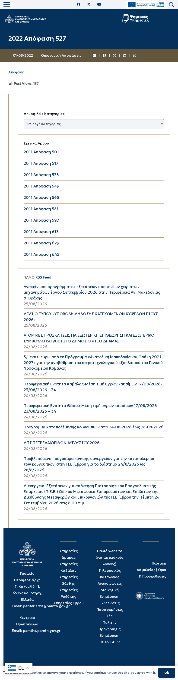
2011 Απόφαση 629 (41, 243)
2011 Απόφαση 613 (41, 231)
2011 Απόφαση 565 (41, 197)
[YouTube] (99, 4)
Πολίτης (109, 622)
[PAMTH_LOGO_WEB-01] (25, 18)
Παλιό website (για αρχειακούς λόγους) (110, 557)
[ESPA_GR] (146, 5)
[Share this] (104, 56)
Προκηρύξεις (110, 629)
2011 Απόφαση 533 (41, 174)
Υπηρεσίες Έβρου (68, 603)
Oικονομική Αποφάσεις (61, 55)
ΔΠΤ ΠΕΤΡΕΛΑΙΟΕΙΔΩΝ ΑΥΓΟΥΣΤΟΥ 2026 (62, 442)
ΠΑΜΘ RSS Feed (37, 277)
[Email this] (94, 56)
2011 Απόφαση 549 (41, 186)
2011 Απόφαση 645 (41, 254)
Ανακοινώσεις (110, 583)
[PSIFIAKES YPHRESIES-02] (136, 18)
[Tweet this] (115, 56)
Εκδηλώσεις (109, 603)
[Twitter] (89, 5)
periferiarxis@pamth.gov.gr (46, 606)
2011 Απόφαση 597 (41, 220)
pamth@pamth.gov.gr (41, 630)
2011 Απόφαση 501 (41, 152)
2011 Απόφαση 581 (41, 209)
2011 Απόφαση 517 (41, 163)
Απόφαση (16, 72)
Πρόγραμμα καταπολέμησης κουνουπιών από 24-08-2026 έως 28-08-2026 (93, 427)
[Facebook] (78, 4)
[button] (171, 5)
